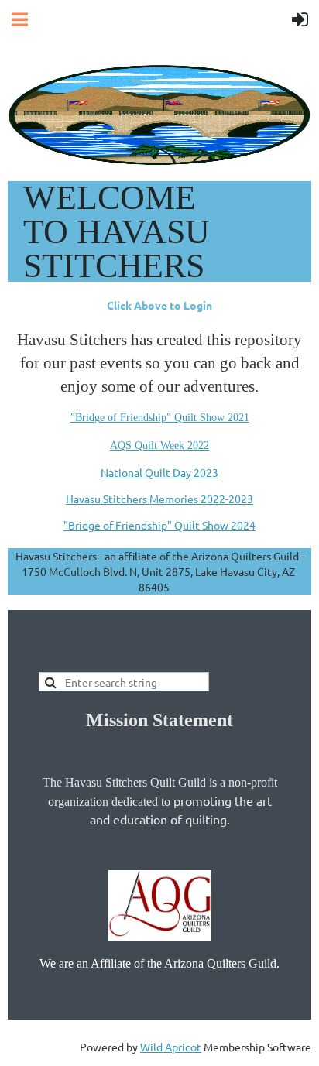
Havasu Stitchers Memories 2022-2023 (159, 499)
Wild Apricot (170, 1047)
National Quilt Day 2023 (159, 472)
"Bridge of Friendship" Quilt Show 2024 (159, 525)
